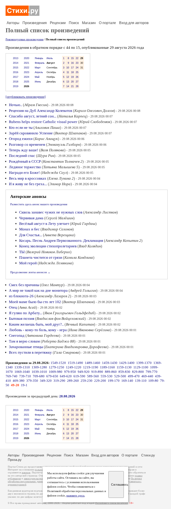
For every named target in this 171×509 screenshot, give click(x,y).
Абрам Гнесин (35, 105)
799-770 (151, 372)
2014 (15, 63)
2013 (15, 58)
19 (72, 77)
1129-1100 (140, 367)
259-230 (86, 380)
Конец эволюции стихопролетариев (48, 246)
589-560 (93, 376)
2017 (15, 77)
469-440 (147, 376)
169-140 (127, 380)
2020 (26, 58)
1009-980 (55, 372)
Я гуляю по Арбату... (25, 313)
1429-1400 (126, 363)
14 (67, 86)
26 (77, 77)
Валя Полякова (52, 150)
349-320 (46, 380)
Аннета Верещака (59, 235)
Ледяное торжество (25, 167)
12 (67, 77)
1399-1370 (144, 363)
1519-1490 (75, 363)
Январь (39, 58)
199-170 (114, 380)
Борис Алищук (46, 139)
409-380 (18, 380)
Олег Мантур (52, 285)
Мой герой (28, 263)
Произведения (34, 23)
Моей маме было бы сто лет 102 (35, 302)
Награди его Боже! (24, 172)
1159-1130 (124, 367)
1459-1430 (109, 363)
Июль (50, 58)
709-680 (39, 376)
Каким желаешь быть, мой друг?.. (36, 324)
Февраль (40, 63)
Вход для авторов (134, 23)
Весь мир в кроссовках (27, 178)
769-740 (11, 376)
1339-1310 (22, 367)
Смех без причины (24, 285)
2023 (26, 72)
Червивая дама (31, 218)
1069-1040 (22, 372)
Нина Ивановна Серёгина (89, 330)
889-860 (111, 372)
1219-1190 (90, 367)
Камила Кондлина (78, 257)
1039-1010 (39, 372)
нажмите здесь (75, 495)
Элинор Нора (60, 184)
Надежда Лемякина (55, 263)
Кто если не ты (21, 127)
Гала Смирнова (66, 352)
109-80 (153, 380)
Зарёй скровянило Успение (31, 133)
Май (37, 77)
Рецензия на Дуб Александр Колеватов (40, 111)
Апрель (39, 72)
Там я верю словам (24, 341)
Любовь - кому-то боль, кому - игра (38, 330)
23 (77, 63)
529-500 (120, 376)
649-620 (66, 376)
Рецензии (58, 23)
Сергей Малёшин (59, 218)
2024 (26, 77)
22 (77, 58)
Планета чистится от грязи (40, 257)
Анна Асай (27, 307)
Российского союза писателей (111, 503)
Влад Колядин (90, 246)
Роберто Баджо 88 (58, 341)
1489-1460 (92, 363)
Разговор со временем (27, 144)
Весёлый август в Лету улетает (44, 224)
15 (72, 58)
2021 (26, 63)
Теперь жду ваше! (23, 150)
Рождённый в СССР (25, 161)
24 (77, 67)
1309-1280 (39, 367)
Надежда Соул (54, 172)
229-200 (100, 380)
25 (77, 72)
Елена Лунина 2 (61, 178)
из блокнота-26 (21, 296)
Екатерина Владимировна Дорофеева (76, 347)
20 (72, 81)
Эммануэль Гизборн (63, 144)
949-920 (84, 372)
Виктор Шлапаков (70, 133)
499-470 (134, 376)
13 (67, 81)
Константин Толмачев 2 (62, 161)
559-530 (106, 376)
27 (77, 81)
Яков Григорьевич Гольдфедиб (69, 313)
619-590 (79, 376)
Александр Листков (100, 212)
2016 (15, 72)
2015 (15, 67)
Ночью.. (15, 105)
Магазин (89, 23)
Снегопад (16, 335)
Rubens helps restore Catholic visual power (43, 122)
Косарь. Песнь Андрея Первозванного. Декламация (61, 240)
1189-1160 (107, 367)
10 (67, 67)
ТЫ (22, 252)
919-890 (97, 372)
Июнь (38, 81)
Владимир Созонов (57, 229)
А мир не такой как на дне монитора (38, 290)
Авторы (13, 23)
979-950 (70, 372)
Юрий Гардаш (83, 224)
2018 (15, 81)
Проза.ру (15, 460)
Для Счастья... (30, 235)
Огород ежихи (21, 139)
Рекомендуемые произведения (24, 39)
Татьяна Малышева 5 (60, 167)
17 (72, 67)
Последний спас (22, 156)
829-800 (138, 372)
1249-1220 (73, 367)
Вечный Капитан (80, 324)
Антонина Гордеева (43, 335)
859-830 (124, 372)
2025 (26, 81)
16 (72, 63)
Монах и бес (29, 229)
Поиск (74, 23)
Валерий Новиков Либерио (48, 252)
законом (26, 472)
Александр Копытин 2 (123, 240)
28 (77, 86)
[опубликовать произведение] (26, 97)
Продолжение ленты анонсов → (30, 272)
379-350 (32, 380)
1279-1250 (56, 367)
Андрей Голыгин (83, 290)
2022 (26, 67)
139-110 (141, 380)
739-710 (25, 376)
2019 (15, 86)
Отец (13, 307)
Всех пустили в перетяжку (30, 352)
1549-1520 (58, 363)
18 (72, 72)
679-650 (52, 376)
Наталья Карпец (72, 116)
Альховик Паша (47, 127)
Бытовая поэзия (21, 318)
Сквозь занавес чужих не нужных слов (50, 212)
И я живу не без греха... (28, 184)
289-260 (73, 380)
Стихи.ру (148, 455)
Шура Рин (45, 156)
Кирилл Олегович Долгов (94, 111)
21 (72, 86)
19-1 (24, 385)
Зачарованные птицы (26, 347)
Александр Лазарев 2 (53, 296)
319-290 (59, 380)
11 (68, 72)
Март (38, 67)
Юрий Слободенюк (94, 122)
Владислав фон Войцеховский (60, 318)
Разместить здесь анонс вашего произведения (38, 204)
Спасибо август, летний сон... (32, 116)
